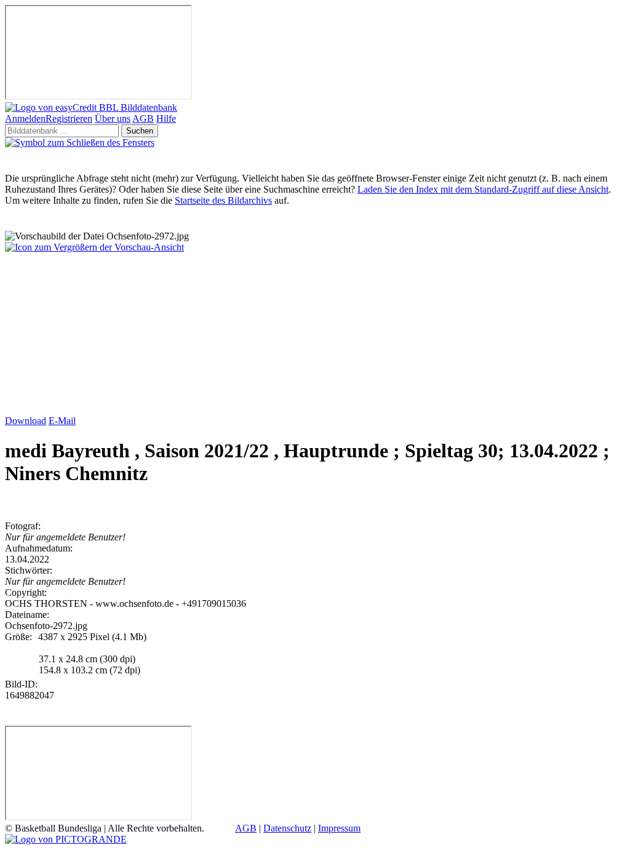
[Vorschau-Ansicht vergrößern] (94, 247)
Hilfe (166, 118)
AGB (143, 118)
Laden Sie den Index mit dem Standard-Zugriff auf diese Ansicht (482, 189)
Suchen (139, 130)
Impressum (339, 828)
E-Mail (62, 420)
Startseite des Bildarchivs (223, 200)
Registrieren (69, 118)
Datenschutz (287, 828)
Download (25, 420)
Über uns (112, 118)
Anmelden (25, 118)
